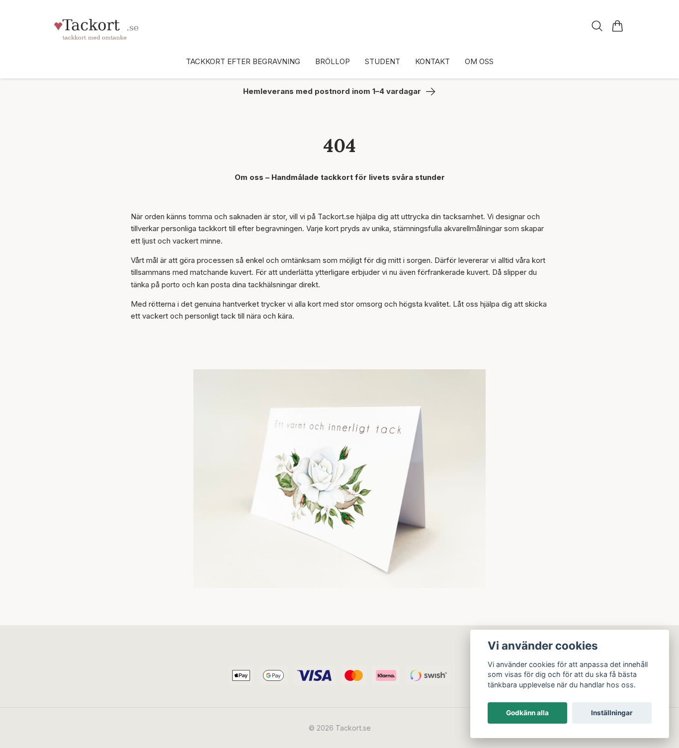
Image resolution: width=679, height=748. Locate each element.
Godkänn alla (527, 713)
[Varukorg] (617, 25)
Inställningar (612, 713)
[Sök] (597, 25)
